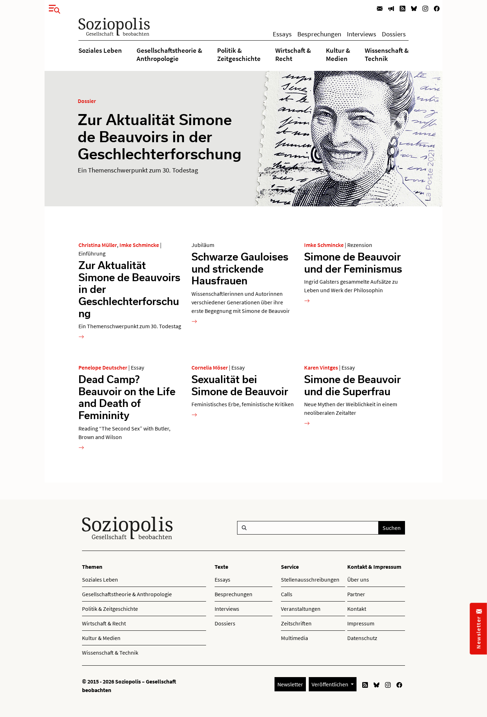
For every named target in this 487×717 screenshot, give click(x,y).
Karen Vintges (321, 367)
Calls (286, 594)
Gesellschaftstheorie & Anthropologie (169, 54)
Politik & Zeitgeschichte (239, 54)
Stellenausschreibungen (310, 579)
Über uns (358, 579)
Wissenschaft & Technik (387, 54)
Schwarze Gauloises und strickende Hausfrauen (239, 268)
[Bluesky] (414, 8)
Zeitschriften (296, 623)
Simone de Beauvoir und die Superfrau (352, 385)
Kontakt (356, 608)
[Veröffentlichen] (391, 8)
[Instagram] (425, 8)
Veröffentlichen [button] (330, 684)
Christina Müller (97, 244)
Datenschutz (362, 637)
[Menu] (52, 7)
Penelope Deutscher (102, 367)
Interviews (361, 34)
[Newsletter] (379, 8)
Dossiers (394, 34)
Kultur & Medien (338, 54)
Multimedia (294, 637)
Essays (282, 34)
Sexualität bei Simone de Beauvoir (239, 385)
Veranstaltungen (301, 608)
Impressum (360, 623)
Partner (356, 594)
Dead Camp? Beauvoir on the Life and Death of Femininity (126, 397)
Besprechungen (319, 34)
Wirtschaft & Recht (293, 54)
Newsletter (290, 684)
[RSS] (402, 8)
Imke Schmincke (139, 244)
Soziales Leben (100, 50)
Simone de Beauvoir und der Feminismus (353, 262)
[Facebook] (436, 8)
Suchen (392, 527)
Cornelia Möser (209, 367)
